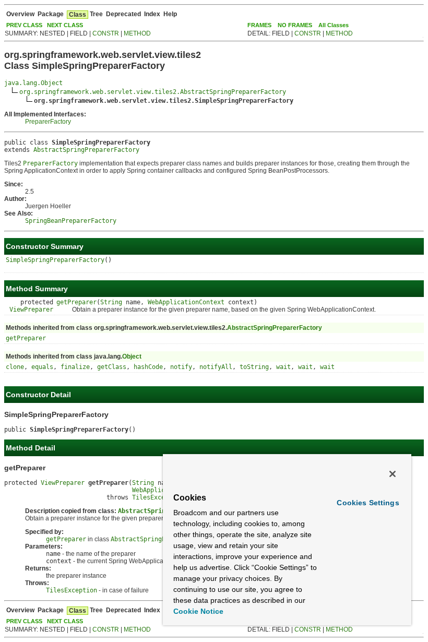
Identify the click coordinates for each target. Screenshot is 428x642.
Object (131, 356)
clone (15, 367)
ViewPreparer (31, 309)
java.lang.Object (33, 83)
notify (181, 367)
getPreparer (76, 302)
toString (254, 367)
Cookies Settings (368, 502)
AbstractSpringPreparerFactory (86, 149)
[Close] (392, 473)
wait (283, 367)
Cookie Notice (198, 611)
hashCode (148, 367)
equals (42, 367)
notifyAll (215, 367)
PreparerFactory (48, 121)
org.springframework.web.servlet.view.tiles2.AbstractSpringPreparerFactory (152, 92)
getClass (111, 367)
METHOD (137, 33)
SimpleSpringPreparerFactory (55, 260)
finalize (75, 367)
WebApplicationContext (186, 302)
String (111, 302)
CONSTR (105, 33)
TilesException (157, 497)
